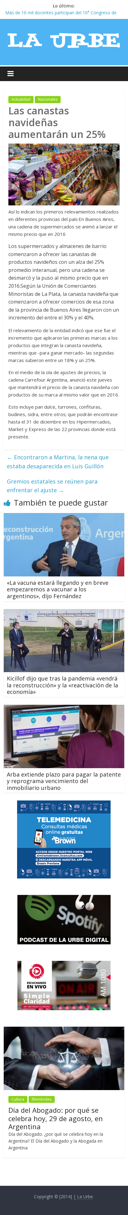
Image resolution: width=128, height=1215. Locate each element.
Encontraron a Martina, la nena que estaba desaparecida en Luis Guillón (58, 461)
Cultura (17, 1099)
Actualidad (20, 99)
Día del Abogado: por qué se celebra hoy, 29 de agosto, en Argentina (55, 1118)
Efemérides (42, 1099)
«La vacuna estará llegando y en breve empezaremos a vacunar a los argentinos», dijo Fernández (57, 589)
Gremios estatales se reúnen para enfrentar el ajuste (52, 486)
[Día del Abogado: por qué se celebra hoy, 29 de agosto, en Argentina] (64, 1030)
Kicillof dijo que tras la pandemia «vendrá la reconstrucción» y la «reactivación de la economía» (62, 685)
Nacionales (47, 99)
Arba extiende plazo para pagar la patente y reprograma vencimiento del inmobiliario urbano (64, 781)
